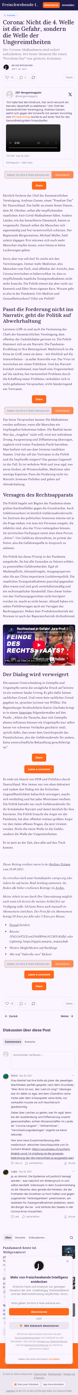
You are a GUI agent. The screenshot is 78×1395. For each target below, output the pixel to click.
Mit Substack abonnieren (41, 1325)
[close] (67, 1261)
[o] (68, 1252)
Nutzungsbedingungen (27, 1337)
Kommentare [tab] (13, 1041)
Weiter (65, 1016)
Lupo (14, 1171)
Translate (11, 15)
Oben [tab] (8, 1237)
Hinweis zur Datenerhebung (52, 1341)
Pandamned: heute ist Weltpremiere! (19, 1250)
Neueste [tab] (20, 1237)
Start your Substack (27, 1384)
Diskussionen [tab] (37, 1237)
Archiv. (60, 888)
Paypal (13, 925)
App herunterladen (53, 1384)
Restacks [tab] (30, 1041)
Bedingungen (55, 1374)
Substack (10, 1390)
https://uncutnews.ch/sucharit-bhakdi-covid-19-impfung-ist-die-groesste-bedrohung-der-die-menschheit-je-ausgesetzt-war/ (42, 1153)
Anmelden (68, 5)
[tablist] (20, 1041)
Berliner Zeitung (60, 864)
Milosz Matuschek (22, 65)
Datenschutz (40, 1374)
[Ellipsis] (73, 1075)
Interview (25, 712)
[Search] (71, 1237)
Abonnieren (51, 5)
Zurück (13, 1016)
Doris (14, 1075)
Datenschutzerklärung (36, 1345)
